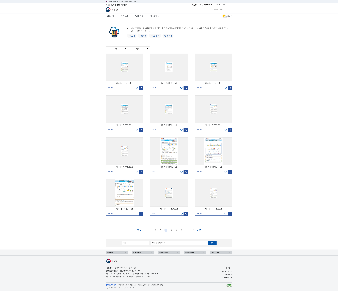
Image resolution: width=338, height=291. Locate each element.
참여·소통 (125, 16)
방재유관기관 (137, 252)
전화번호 (227, 274)
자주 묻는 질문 (226, 271)
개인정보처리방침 (111, 285)
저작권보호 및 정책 (123, 285)
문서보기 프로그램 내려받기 (156, 285)
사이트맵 (217, 5)
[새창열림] (227, 16)
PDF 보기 (110, 88)
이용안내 (227, 268)
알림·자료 (139, 16)
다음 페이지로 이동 (197, 230)
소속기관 (110, 252)
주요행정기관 (163, 252)
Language (227, 5)
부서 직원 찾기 (225, 277)
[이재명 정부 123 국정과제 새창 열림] (202, 5)
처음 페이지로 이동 (138, 230)
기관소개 (153, 16)
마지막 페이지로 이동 (200, 230)
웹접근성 (133, 285)
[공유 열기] (141, 88)
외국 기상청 (215, 252)
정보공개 (110, 16)
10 (193, 230)
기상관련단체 (189, 252)
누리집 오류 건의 (142, 285)
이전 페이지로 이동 (140, 230)
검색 (212, 243)
